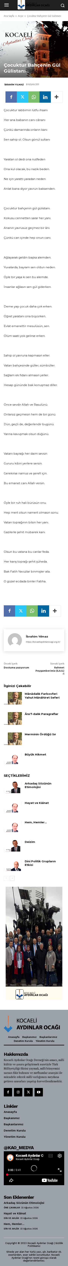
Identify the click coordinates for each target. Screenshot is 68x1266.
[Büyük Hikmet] (13, 759)
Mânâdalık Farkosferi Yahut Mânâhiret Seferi (42, 695)
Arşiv (20, 16)
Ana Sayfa (9, 16)
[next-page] (12, 878)
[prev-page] (6, 878)
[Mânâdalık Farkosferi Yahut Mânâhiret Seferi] (13, 698)
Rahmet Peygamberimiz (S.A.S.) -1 (50, 670)
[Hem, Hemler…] (13, 826)
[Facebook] (11, 97)
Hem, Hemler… (36, 822)
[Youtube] (39, 1092)
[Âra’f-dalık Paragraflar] (13, 718)
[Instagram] (18, 1092)
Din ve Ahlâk (11, 1218)
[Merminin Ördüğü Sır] (13, 738)
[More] (57, 97)
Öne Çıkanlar (12, 1207)
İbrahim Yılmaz (14, 84)
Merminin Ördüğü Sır (40, 734)
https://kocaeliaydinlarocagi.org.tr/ (43, 642)
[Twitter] (22, 97)
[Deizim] (13, 846)
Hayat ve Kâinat (37, 803)
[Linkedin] (45, 97)
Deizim (30, 842)
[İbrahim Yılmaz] (15, 640)
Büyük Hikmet (35, 754)
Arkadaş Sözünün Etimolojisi (38, 785)
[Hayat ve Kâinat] (13, 807)
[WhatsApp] (33, 97)
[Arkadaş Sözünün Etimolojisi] (13, 788)
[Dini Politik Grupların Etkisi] (13, 865)
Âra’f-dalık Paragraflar (41, 714)
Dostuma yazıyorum (16, 667)
